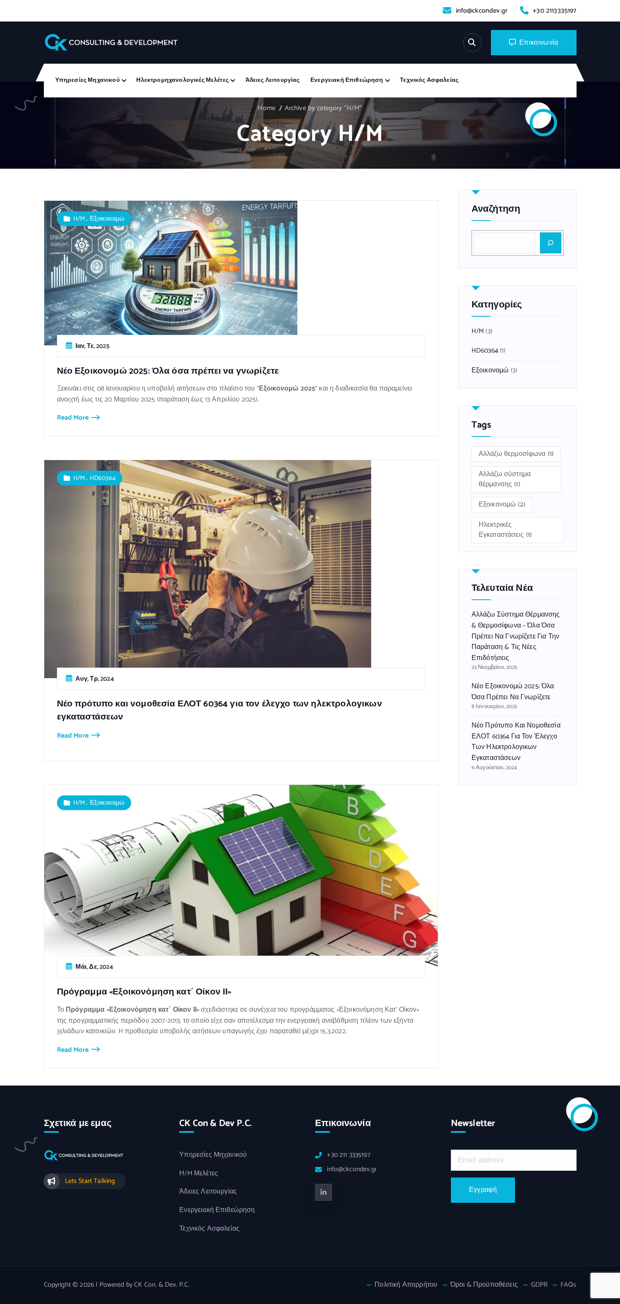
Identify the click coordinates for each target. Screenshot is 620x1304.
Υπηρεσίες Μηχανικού (87, 80)
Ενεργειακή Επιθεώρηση (346, 80)
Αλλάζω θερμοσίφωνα (516, 454)
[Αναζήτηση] (550, 242)
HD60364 (103, 478)
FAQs (569, 1285)
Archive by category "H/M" (323, 108)
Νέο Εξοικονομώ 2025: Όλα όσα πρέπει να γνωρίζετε (168, 371)
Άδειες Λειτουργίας (272, 80)
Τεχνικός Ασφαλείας (429, 80)
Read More (73, 417)
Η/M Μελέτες (198, 1173)
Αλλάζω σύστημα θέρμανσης (505, 479)
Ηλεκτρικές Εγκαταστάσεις (505, 530)
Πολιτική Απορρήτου (406, 1285)
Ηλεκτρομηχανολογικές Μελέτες (182, 80)
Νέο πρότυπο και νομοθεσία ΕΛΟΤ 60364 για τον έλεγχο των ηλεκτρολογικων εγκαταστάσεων (219, 710)
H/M (79, 218)
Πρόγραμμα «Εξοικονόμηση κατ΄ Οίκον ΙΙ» (144, 992)
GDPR (539, 1285)
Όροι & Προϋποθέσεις (484, 1285)
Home (266, 108)
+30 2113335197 (554, 11)
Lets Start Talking (90, 1181)
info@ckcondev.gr (482, 11)
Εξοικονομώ (107, 218)
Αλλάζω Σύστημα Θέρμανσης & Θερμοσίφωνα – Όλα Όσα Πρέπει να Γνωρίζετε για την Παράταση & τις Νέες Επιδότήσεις (516, 636)
